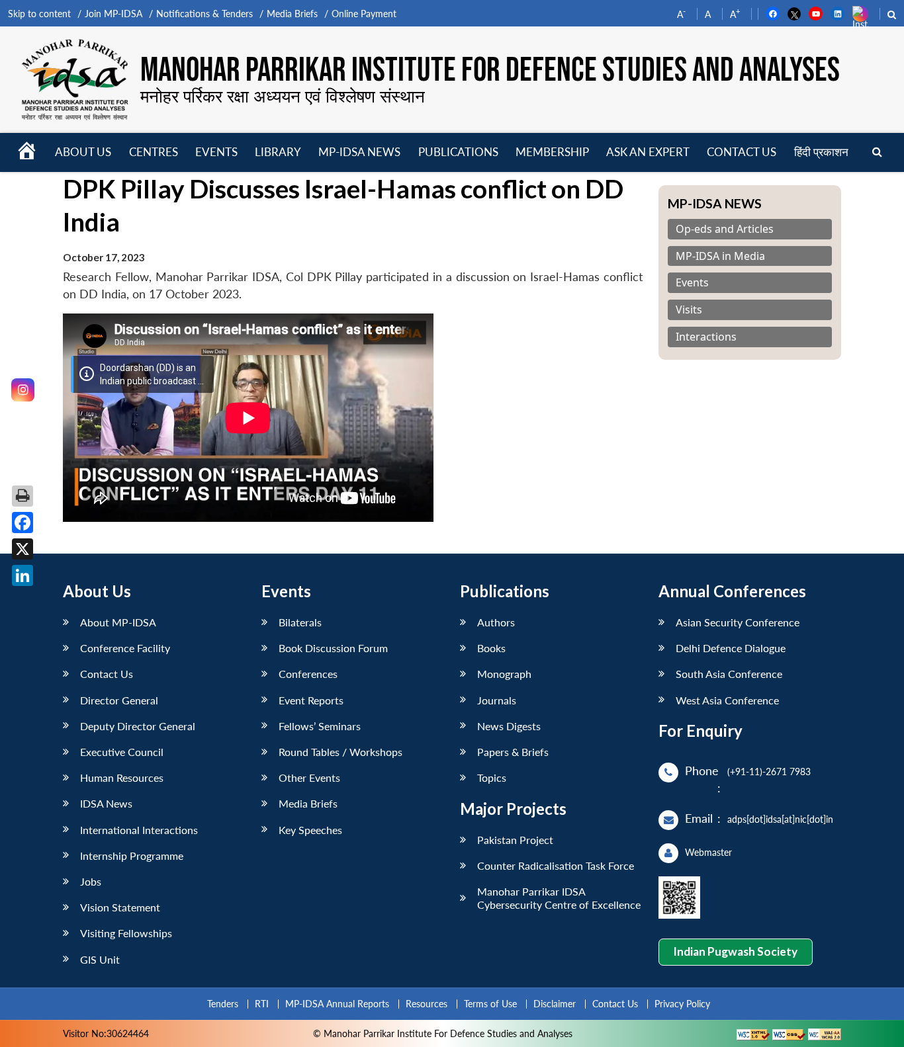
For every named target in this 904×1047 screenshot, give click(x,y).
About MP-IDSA (118, 622)
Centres (153, 152)
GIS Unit (100, 959)
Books (491, 648)
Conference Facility (125, 648)
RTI (262, 1003)
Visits (689, 310)
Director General (119, 700)
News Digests (509, 726)
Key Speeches (310, 829)
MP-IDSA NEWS (359, 152)
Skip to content (39, 13)
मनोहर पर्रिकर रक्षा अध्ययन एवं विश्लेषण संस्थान (282, 96)
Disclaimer (554, 1003)
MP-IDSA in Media (720, 256)
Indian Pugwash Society (735, 951)
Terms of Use (490, 1003)
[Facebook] (22, 522)
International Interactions (139, 829)
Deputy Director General (137, 726)
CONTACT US (741, 152)
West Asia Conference (727, 700)
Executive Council (121, 751)
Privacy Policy (682, 1003)
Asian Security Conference (737, 622)
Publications (458, 152)
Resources (426, 1003)
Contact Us (106, 673)
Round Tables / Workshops (340, 751)
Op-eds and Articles (725, 229)
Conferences (308, 673)
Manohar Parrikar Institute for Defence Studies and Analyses (490, 71)
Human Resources (121, 777)
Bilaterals (300, 622)
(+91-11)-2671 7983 (769, 771)
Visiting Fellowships (126, 933)
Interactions (706, 337)
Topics (491, 777)
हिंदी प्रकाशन (821, 152)
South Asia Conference (729, 673)
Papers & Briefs (513, 751)
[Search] (877, 152)
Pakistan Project (515, 839)
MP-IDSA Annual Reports (337, 1003)
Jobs (90, 881)
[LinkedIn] (22, 575)
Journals (496, 700)
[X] (22, 549)
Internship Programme (131, 855)
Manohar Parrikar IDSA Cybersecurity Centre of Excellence (559, 897)
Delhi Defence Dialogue (731, 648)
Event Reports (311, 700)
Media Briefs (292, 13)
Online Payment (364, 13)
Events (216, 152)
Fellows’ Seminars (320, 726)
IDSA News (106, 803)
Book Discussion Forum (333, 648)
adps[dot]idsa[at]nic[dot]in (780, 819)
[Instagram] (22, 389)
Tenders (222, 1003)
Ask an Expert (648, 152)
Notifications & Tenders (204, 13)
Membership (552, 152)
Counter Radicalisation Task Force (555, 865)
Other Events (309, 777)
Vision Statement (120, 907)
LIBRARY (278, 152)
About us (83, 152)
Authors (496, 622)
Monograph (504, 673)
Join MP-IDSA (113, 13)
